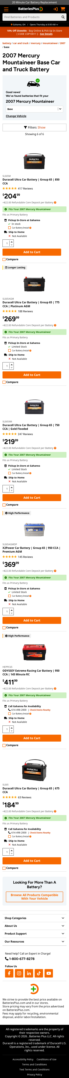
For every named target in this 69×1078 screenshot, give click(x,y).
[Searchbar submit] (63, 17)
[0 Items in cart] (62, 9)
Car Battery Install (20, 228)
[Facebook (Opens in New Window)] (9, 973)
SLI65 (6, 784)
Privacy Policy (34, 1074)
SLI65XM (7, 421)
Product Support (16, 933)
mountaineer (50, 43)
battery (7, 43)
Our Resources (14, 941)
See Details (46, 33)
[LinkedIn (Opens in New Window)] (29, 973)
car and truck (21, 43)
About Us (11, 926)
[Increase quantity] (12, 241)
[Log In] (55, 9)
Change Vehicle (16, 116)
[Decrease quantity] (12, 244)
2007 (62, 43)
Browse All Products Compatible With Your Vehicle (34, 897)
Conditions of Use (46, 1059)
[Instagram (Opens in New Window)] (19, 973)
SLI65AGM (8, 298)
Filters (32, 127)
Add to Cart (31, 252)
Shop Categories (15, 918)
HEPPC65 (7, 666)
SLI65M (7, 175)
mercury (36, 43)
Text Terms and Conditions (34, 1069)
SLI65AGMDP (10, 544)
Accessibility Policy (23, 1059)
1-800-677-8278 (21, 959)
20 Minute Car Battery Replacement (34, 2)
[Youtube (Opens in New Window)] (49, 973)
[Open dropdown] (55, 202)
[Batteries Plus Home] (31, 9)
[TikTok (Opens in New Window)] (39, 973)
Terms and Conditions (34, 1064)
